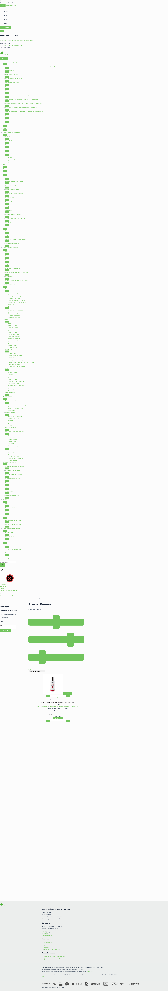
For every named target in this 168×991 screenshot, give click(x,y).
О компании (48, 942)
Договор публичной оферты (52, 958)
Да (3, 5)
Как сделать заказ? (5, 40)
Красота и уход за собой (11, 614)
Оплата (14, 40)
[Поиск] (2, 565)
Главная (30, 599)
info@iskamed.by (48, 933)
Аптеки (46, 944)
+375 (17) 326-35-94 (16, 45)
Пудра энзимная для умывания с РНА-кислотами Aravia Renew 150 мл (58, 706)
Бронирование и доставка (52, 949)
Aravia (41, 599)
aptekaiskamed (47, 935)
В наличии (5, 617)
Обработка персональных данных (54, 956)
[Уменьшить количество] (48, 696)
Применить (5, 630)
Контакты (30, 40)
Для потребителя (21, 40)
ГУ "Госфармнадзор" (46, 976)
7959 (44, 932)
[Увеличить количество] (68, 696)
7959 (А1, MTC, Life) (5, 45)
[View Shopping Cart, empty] (1, 570)
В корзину (67, 693)
